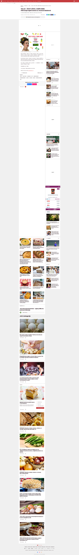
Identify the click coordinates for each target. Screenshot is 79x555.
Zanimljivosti (26, 5)
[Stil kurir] (51, 548)
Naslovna (22, 5)
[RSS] (41, 552)
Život (21, 76)
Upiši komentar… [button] (25, 312)
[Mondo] (25, 548)
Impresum (27, 550)
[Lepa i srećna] (39, 548)
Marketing (50, 550)
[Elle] (45, 548)
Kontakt (36, 550)
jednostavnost (36, 76)
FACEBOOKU (30, 70)
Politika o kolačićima (40, 550)
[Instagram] (39, 552)
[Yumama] (35, 548)
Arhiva (53, 550)
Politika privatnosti (46, 550)
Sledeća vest (39, 72)
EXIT (32, 76)
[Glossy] (53, 548)
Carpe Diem (28, 76)
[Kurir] (29, 548)
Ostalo (29, 5)
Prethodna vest (24, 72)
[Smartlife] (48, 548)
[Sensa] (42, 548)
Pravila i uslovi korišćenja (31, 550)
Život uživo (24, 76)
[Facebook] (37, 552)
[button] (43, 14)
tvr (20, 79)
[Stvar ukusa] (3, 1)
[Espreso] (32, 548)
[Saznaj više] (58, 134)
